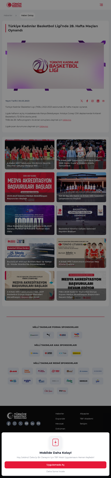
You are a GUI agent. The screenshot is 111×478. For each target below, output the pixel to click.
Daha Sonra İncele (55, 471)
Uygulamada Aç (55, 465)
